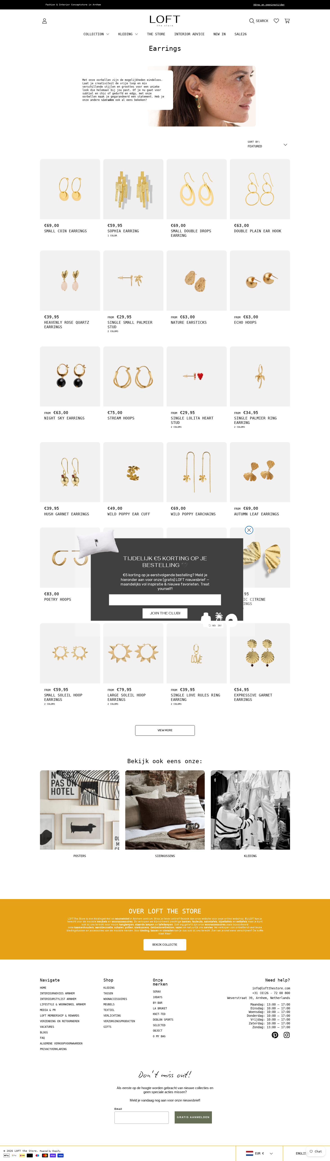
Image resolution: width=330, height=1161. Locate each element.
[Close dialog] (249, 530)
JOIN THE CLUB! (165, 613)
